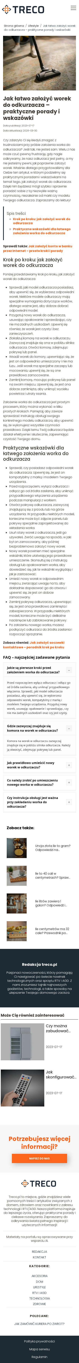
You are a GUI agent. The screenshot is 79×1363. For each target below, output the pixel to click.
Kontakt (39, 1257)
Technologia (39, 1298)
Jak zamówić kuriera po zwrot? (39, 1324)
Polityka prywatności (39, 1341)
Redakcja (39, 1251)
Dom (39, 1281)
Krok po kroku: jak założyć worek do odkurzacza (41, 221)
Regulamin (39, 1357)
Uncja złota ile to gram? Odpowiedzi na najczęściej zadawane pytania (53, 848)
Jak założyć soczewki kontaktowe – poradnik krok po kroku (33, 644)
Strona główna (14, 26)
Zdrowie (39, 1304)
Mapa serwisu (39, 1349)
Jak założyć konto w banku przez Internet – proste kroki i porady (37, 248)
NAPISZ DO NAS (39, 1158)
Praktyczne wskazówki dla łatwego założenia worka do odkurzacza (42, 231)
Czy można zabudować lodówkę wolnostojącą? (60, 1028)
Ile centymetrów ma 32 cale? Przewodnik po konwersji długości (52, 931)
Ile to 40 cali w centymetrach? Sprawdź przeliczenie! (53, 876)
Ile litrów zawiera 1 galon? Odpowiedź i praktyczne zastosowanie (50, 903)
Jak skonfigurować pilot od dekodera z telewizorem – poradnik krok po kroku (60, 1075)
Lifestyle (34, 26)
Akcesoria (40, 1276)
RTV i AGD (39, 1293)
